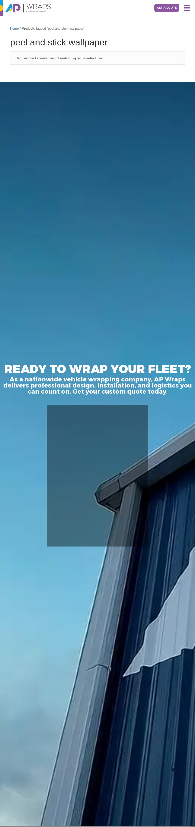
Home (14, 28)
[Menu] (187, 8)
